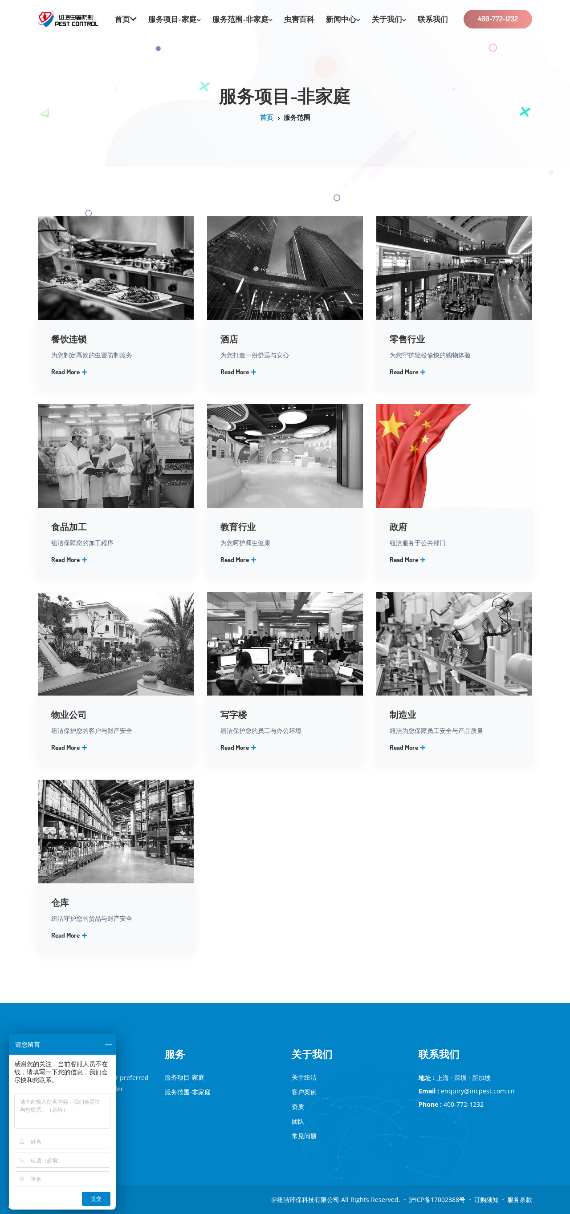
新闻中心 (341, 19)
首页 (266, 117)
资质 (298, 1106)
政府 (398, 526)
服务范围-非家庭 (240, 19)
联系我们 (433, 19)
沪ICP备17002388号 (437, 1199)
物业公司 (69, 714)
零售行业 (407, 338)
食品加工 (69, 526)
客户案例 (304, 1092)
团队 (298, 1121)
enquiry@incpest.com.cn (478, 1091)
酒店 (229, 338)
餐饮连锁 (69, 338)
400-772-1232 (498, 18)
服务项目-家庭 (172, 19)
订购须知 (486, 1199)
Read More (66, 372)
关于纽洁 (304, 1077)
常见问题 (304, 1136)
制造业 (403, 714)
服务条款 (519, 1199)
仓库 (60, 902)
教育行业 (238, 526)
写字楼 (233, 714)
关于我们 (387, 19)
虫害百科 (299, 19)
